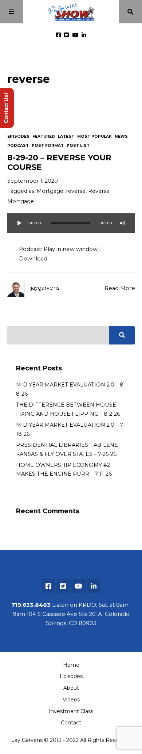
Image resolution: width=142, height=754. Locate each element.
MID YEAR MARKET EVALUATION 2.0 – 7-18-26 (70, 429)
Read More (119, 288)
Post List (78, 145)
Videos (71, 699)
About (71, 688)
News (121, 136)
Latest (66, 136)
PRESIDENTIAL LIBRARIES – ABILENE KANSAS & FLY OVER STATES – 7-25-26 (67, 449)
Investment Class (71, 711)
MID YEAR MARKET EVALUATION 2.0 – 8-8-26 (70, 389)
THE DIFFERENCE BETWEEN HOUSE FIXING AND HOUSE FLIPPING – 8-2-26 (68, 409)
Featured (43, 136)
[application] (71, 227)
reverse (76, 191)
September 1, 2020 (32, 181)
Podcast (18, 145)
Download (33, 258)
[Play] (19, 223)
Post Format (48, 145)
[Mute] (122, 223)
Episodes (18, 136)
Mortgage (50, 191)
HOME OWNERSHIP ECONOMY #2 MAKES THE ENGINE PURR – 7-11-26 (64, 469)
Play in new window (71, 249)
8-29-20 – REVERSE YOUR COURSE (59, 162)
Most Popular (94, 136)
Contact (71, 722)
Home (71, 665)
